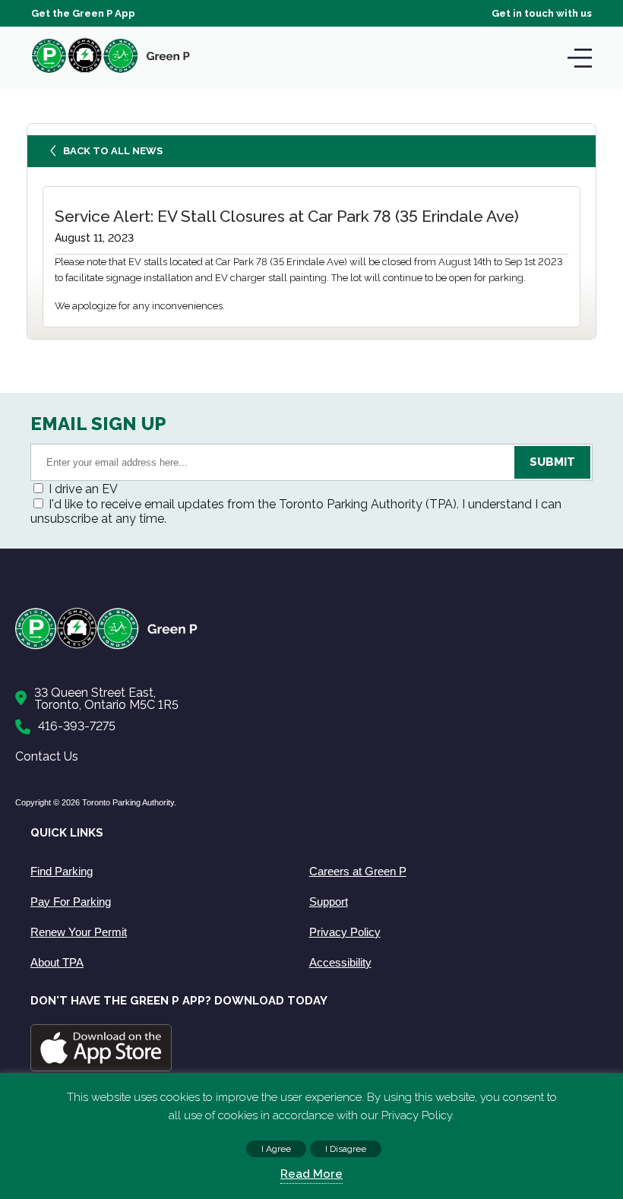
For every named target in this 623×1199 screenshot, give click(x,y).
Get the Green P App (83, 13)
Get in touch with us (542, 13)
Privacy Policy (345, 931)
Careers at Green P (357, 871)
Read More (311, 1174)
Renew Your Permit (78, 931)
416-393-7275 (76, 726)
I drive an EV (83, 489)
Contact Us (46, 756)
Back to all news (113, 151)
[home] (111, 72)
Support (328, 901)
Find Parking (61, 871)
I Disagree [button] (345, 1149)
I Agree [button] (276, 1149)
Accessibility (340, 962)
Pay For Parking (70, 901)
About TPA (57, 962)
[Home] (304, 646)
